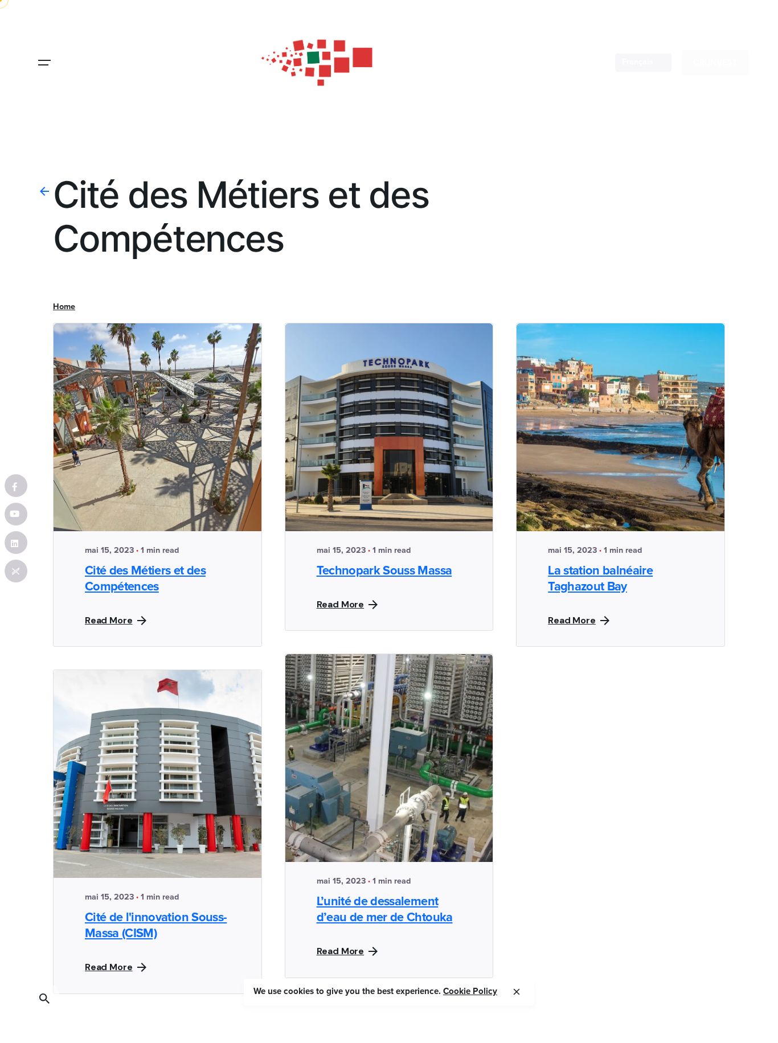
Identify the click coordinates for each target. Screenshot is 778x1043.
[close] (516, 991)
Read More (109, 620)
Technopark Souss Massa (384, 571)
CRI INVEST (715, 63)
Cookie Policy (470, 991)
